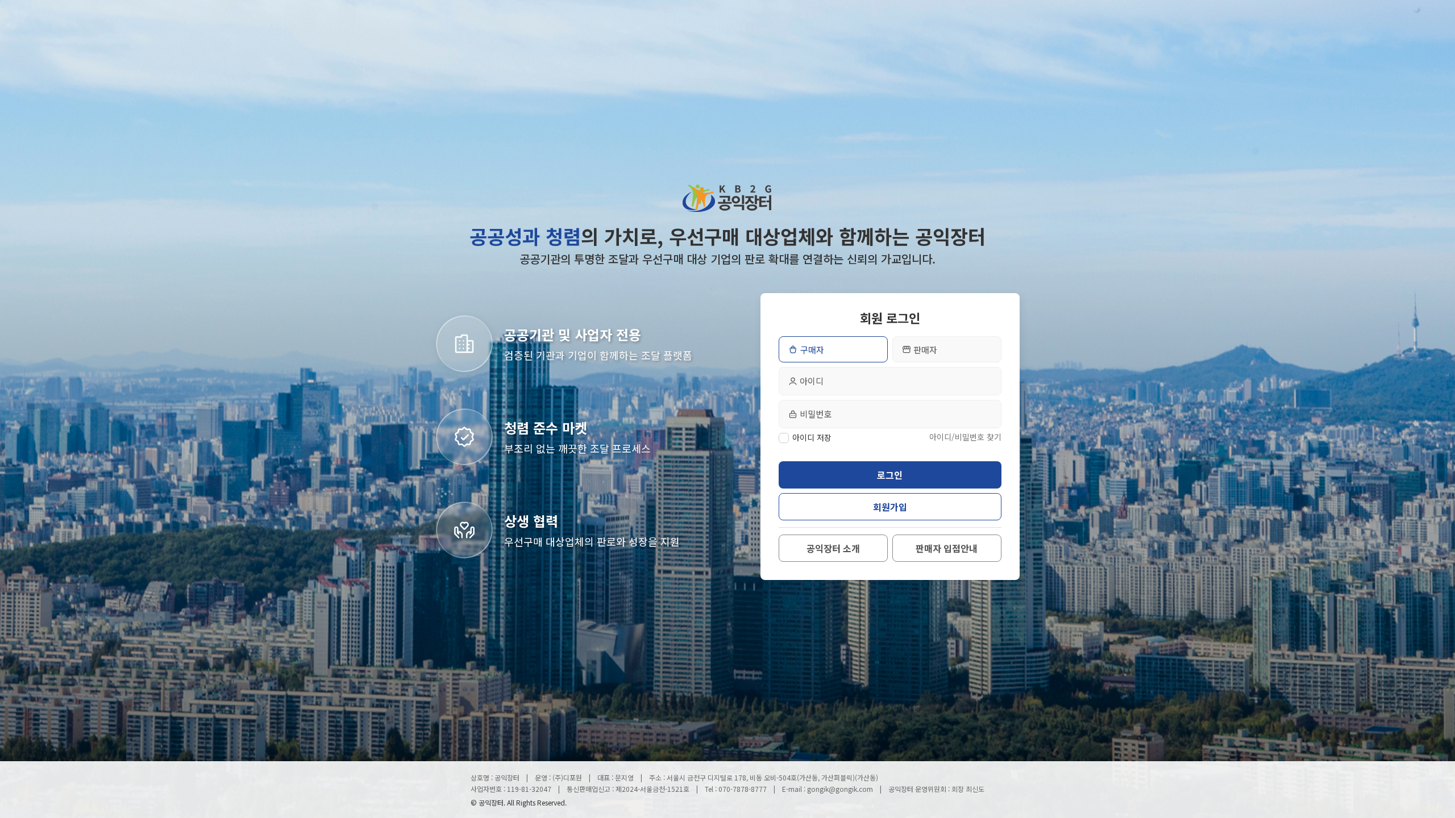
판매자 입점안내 (947, 548)
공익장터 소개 (833, 548)
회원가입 (890, 507)
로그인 (890, 475)
